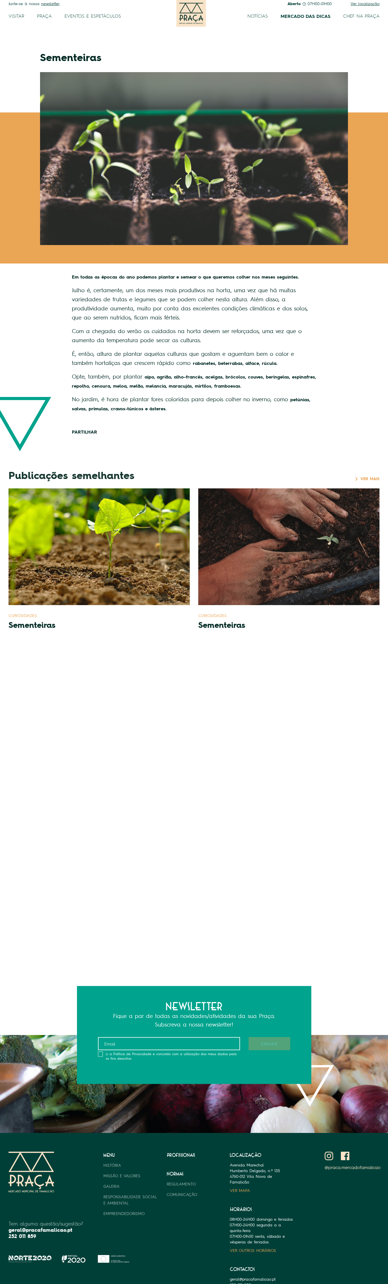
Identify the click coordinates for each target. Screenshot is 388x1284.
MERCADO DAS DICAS (305, 16)
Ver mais (369, 479)
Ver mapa (240, 1190)
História (112, 1165)
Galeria (111, 1186)
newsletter (50, 3)
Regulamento (181, 1184)
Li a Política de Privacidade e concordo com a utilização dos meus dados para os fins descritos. (171, 1056)
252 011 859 (22, 1236)
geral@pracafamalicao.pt (40, 1229)
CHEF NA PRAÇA (361, 16)
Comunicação (182, 1194)
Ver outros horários (253, 1250)
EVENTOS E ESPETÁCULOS (92, 16)
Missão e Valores (121, 1175)
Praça (44, 16)
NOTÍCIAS (257, 16)
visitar (16, 16)
